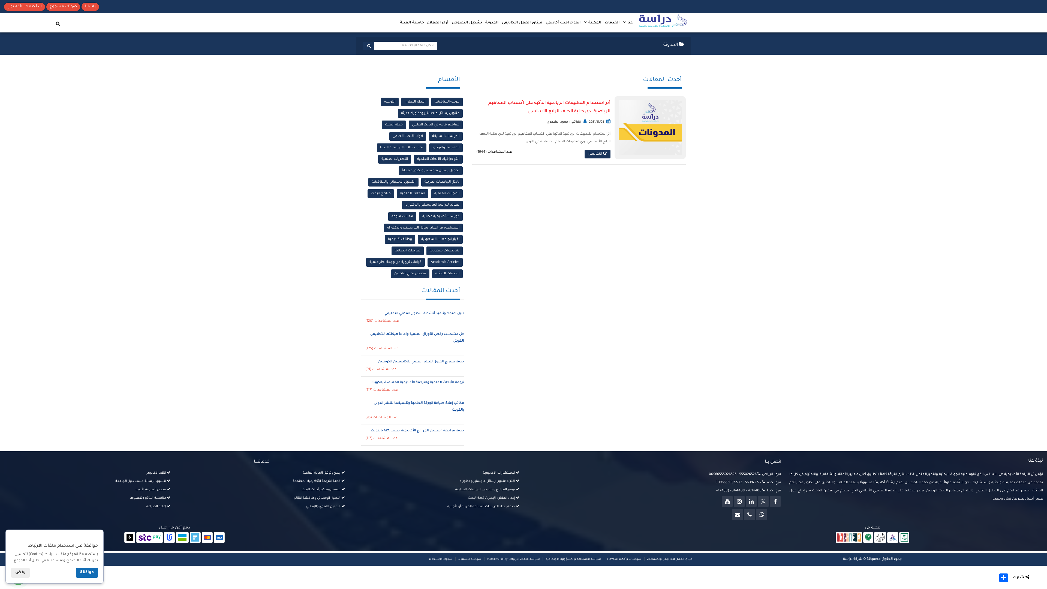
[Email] (737, 514)
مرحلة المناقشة (447, 102)
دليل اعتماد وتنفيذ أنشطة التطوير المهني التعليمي (424, 313)
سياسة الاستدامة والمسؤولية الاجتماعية (573, 559)
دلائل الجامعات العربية (442, 182)
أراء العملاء (438, 23)
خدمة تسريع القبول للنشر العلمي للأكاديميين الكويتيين (421, 362)
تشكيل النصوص (467, 23)
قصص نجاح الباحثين (410, 274)
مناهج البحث (381, 194)
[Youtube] (727, 501)
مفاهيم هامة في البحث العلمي (435, 125)
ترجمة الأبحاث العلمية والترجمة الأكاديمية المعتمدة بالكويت (417, 382)
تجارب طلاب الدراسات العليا (401, 148)
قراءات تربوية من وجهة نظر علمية (395, 262)
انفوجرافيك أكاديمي (563, 23)
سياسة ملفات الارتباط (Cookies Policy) (513, 559)
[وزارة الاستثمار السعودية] (904, 538)
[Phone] (749, 514)
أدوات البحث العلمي (408, 136)
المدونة (492, 23)
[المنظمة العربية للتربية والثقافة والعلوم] (868, 538)
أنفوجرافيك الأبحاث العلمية (438, 159)
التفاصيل (595, 154)
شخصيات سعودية (444, 251)
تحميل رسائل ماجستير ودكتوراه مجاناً (430, 171)
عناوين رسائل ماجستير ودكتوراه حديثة (430, 113)
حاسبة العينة (412, 23)
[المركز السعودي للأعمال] (892, 538)
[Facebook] (775, 501)
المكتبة (594, 23)
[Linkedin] (751, 501)
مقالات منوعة (402, 216)
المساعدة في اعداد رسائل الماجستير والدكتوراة (423, 228)
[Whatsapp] (761, 514)
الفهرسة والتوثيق (445, 148)
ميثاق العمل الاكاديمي (522, 23)
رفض (20, 572)
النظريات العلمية (394, 159)
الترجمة (389, 102)
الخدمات (612, 23)
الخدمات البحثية (447, 274)
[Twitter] (763, 501)
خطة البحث (394, 125)
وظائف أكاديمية (400, 239)
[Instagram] (739, 501)
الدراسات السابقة (445, 136)
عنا (629, 23)
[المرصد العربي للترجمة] (880, 538)
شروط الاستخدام (440, 559)
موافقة (87, 572)
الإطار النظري (415, 102)
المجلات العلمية (446, 194)
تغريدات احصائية (407, 251)
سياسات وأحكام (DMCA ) (624, 559)
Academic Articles (445, 262)
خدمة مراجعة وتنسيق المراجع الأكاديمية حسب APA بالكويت (417, 431)
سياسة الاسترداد (469, 559)
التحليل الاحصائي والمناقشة (393, 182)
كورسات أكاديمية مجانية (440, 216)
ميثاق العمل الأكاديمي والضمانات (669, 559)
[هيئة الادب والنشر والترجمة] (849, 538)
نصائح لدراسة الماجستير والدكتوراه (432, 205)
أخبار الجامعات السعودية (440, 239)
